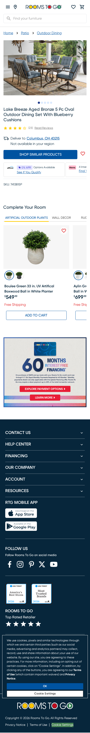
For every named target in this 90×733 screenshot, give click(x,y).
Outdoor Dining (49, 33)
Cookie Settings (62, 724)
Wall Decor (61, 217)
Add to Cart (36, 315)
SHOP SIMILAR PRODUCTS (40, 154)
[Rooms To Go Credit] (45, 365)
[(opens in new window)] (9, 564)
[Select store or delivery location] (15, 7)
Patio (25, 33)
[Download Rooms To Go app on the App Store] (21, 513)
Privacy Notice (15, 724)
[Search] (7, 18)
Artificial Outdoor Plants (26, 217)
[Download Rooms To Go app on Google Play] (21, 526)
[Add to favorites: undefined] (83, 153)
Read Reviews (44, 128)
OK (45, 686)
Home (8, 33)
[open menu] (7, 7)
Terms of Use (38, 724)
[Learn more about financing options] (45, 400)
